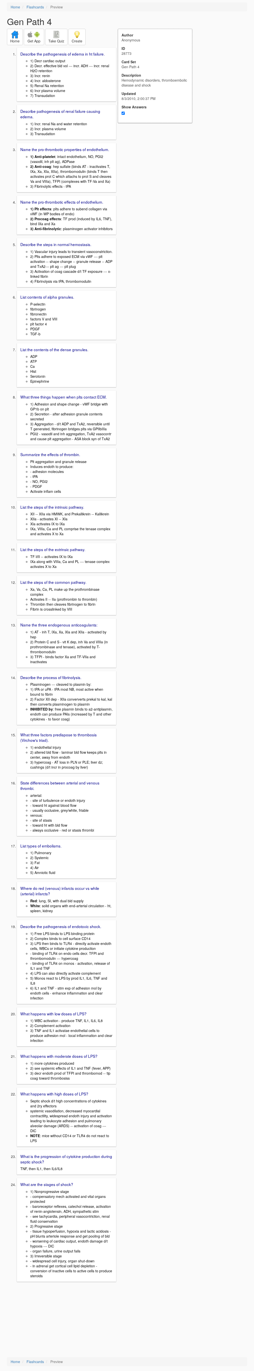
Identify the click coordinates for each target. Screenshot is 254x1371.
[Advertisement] (157, 171)
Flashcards (35, 6)
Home (15, 6)
